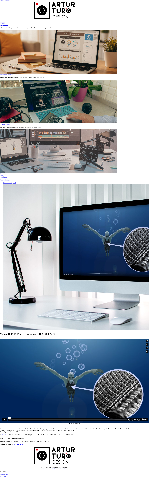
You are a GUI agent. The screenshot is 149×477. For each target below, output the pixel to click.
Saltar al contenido (5, 0)
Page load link (4, 474)
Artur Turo (5, 435)
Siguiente (7, 180)
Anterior (2, 180)
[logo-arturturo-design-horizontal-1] (54, 19)
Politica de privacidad (49, 469)
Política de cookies (61, 469)
